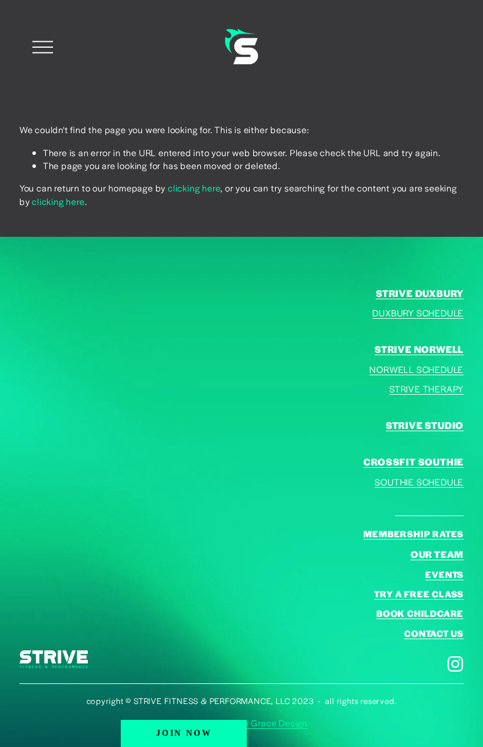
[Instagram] (455, 664)
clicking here (194, 187)
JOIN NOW (183, 733)
